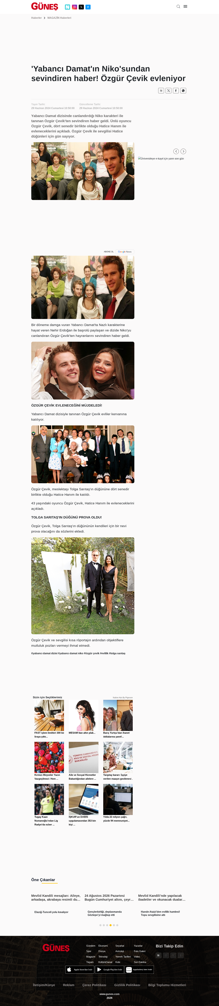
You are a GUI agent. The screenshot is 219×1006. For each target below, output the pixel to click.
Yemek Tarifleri (123, 956)
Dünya (101, 951)
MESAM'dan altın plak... (82, 732)
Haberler (36, 17)
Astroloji (119, 951)
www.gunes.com (109, 994)
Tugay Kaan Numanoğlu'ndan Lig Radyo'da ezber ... (46, 820)
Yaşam (90, 962)
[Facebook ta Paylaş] (176, 90)
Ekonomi (103, 945)
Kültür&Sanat (105, 962)
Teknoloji (102, 956)
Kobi (117, 962)
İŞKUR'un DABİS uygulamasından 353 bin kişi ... (82, 820)
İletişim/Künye (44, 985)
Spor (88, 951)
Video (137, 956)
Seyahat (119, 945)
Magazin (90, 956)
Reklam (68, 985)
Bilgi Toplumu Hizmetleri (167, 985)
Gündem (90, 945)
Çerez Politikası (94, 985)
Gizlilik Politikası (127, 985)
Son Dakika (140, 962)
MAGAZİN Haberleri (59, 17)
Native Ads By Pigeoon (123, 697)
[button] (176, 151)
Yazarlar (138, 945)
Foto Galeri (139, 951)
